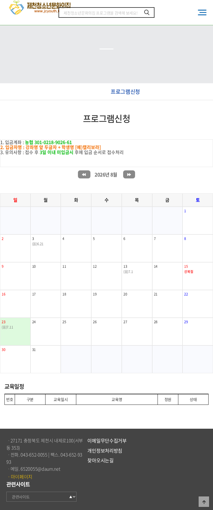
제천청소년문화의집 (40, 7)
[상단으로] (203, 501)
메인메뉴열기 (202, 12)
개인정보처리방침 (104, 450)
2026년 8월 (106, 174)
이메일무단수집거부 (106, 440)
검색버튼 (147, 12)
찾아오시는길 (100, 460)
